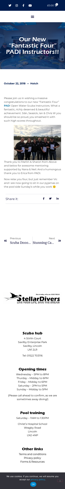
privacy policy (38, 479)
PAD (7, 105)
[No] (60, 480)
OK (33, 484)
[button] (32, 16)
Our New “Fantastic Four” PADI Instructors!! (32, 46)
